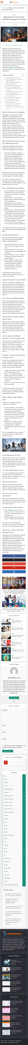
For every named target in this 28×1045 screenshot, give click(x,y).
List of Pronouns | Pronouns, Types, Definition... (14, 1010)
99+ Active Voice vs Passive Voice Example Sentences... (17, 1002)
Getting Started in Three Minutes (12, 105)
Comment (4, 710)
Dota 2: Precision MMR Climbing (13, 87)
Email (4, 732)
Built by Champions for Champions (13, 77)
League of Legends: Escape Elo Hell (14, 85)
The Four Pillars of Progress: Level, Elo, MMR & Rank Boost (14, 80)
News (14, 15)
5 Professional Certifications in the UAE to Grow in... (16, 962)
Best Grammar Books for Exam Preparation (16, 975)
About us (6, 1040)
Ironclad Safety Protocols (11, 84)
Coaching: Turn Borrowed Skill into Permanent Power (13, 95)
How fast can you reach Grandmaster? (13, 103)
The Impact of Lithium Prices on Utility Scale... (16, 982)
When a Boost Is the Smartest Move (12, 97)
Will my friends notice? (10, 102)
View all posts (14, 698)
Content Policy (4, 1042)
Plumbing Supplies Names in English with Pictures (16, 1031)
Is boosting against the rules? (12, 99)
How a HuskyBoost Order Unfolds (13, 82)
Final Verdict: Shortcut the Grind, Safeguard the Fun (15, 107)
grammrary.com (22, 22)
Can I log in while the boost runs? (13, 100)
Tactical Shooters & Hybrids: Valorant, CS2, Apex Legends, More (14, 92)
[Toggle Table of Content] (22, 75)
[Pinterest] (6, 762)
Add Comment (11, 22)
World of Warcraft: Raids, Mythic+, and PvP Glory (14, 89)
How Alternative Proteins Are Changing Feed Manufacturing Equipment (13, 913)
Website (4, 739)
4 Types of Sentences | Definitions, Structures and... (15, 1024)
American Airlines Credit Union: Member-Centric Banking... (17, 644)
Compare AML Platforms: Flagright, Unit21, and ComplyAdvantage (11, 900)
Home (3, 8)
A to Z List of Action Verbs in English (16, 1016)
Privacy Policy (18, 1040)
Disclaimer (11, 1040)
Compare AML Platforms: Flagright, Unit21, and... (16, 968)
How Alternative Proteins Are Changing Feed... (16, 988)
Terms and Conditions (13, 1042)
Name (4, 725)
